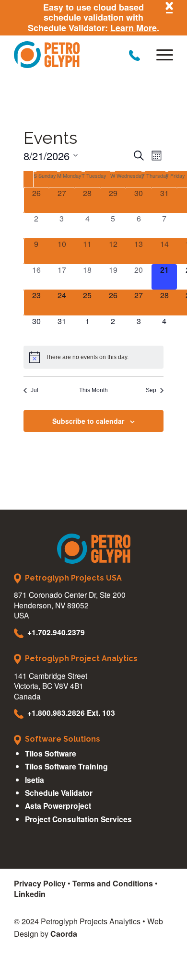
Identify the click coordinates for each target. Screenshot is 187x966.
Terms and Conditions (112, 883)
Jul (34, 390)
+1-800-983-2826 (134, 55)
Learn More (133, 28)
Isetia (34, 779)
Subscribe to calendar (88, 421)
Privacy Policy (40, 883)
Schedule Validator (59, 792)
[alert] (93, 357)
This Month (93, 390)
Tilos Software (50, 753)
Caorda (63, 933)
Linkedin (30, 893)
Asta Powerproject (58, 805)
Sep (151, 390)
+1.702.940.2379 (56, 632)
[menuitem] (160, 54)
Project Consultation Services (78, 819)
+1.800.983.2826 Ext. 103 (71, 712)
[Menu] (160, 54)
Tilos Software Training (66, 766)
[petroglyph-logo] (77, 54)
